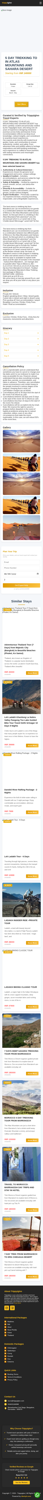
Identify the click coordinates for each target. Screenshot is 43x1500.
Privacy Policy (12, 1380)
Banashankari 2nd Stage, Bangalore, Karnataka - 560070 (21, 1408)
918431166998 (13, 1404)
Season (13, 91)
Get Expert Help (21, 585)
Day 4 (6, 350)
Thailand (10, 1335)
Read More (17, 1303)
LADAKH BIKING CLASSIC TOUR (20, 987)
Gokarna (10, 1362)
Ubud (9, 1327)
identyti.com (26, 1496)
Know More (32, 673)
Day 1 (6, 333)
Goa (9, 1359)
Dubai (9, 1332)
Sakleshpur (11, 1351)
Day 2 (6, 339)
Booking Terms (12, 1374)
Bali (8, 1324)
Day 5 (6, 356)
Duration (13, 84)
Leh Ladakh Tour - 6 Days (16, 856)
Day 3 (6, 344)
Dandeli (10, 1356)
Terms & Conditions (14, 1377)
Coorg (9, 1353)
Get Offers (21, 104)
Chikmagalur (12, 1348)
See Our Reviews (21, 1482)
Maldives (10, 1321)
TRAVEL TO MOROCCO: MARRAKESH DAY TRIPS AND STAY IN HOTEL (19, 1187)
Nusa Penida (12, 1330)
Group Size (29, 84)
